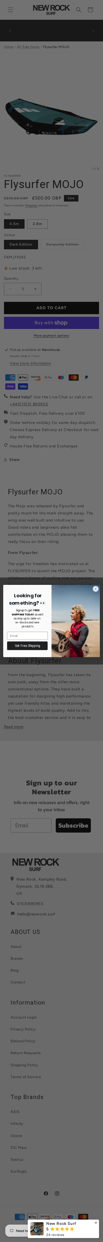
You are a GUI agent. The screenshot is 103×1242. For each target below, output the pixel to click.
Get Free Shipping (27, 646)
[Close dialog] (96, 589)
